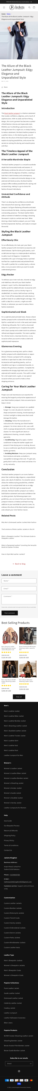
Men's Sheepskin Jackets (13, 960)
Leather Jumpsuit (10, 1013)
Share (6, 87)
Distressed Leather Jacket (13, 998)
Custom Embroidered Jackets (15, 928)
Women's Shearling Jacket (13, 783)
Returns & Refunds (11, 831)
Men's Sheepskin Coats (12, 970)
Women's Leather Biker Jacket (15, 773)
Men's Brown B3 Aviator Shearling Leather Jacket (26, 680)
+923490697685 (15, 875)
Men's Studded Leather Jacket (15, 731)
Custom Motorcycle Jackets (14, 913)
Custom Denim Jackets (12, 933)
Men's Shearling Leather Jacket (15, 726)
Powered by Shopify (25, 1087)
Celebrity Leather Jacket (13, 1003)
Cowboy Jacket (9, 1008)
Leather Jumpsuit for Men (13, 755)
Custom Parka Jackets (12, 938)
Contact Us (8, 850)
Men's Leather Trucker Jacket (14, 736)
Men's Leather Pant (11, 750)
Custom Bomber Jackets (13, 908)
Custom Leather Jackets (13, 903)
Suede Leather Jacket (12, 993)
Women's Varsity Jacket (12, 803)
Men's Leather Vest (11, 745)
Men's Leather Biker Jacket (14, 716)
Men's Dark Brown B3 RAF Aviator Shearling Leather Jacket (9, 681)
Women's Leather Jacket (13, 768)
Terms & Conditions (11, 845)
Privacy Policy (9, 840)
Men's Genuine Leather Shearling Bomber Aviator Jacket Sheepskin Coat (9, 648)
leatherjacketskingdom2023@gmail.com (18, 882)
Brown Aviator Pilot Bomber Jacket (16, 1046)
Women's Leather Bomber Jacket (16, 778)
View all (19, 697)
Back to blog (20, 564)
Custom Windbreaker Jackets (14, 942)
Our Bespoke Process (11, 826)
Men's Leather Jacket (12, 711)
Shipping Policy (9, 835)
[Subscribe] (30, 1063)
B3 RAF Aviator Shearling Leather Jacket (18, 1036)
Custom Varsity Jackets (12, 923)
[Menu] (4, 7)
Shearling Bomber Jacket (13, 1041)
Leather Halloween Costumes (14, 1018)
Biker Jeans (8, 1023)
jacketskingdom (15, 1087)
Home (3, 14)
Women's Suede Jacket (12, 793)
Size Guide (8, 821)
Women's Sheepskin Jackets (14, 965)
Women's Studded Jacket (13, 798)
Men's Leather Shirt (11, 741)
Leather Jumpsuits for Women (15, 808)
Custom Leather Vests (12, 947)
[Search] (29, 7)
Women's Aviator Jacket (13, 788)
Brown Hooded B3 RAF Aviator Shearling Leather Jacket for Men (27, 648)
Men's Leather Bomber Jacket (15, 721)
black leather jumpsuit (12, 113)
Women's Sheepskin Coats (13, 975)
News (8, 14)
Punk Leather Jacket (11, 988)
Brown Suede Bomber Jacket (14, 1050)
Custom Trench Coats (12, 918)
